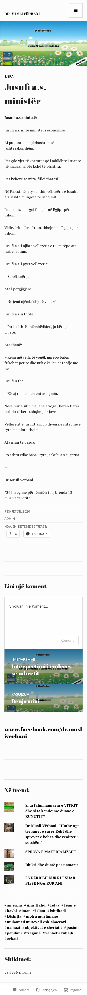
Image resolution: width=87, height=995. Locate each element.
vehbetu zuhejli (59, 933)
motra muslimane (42, 916)
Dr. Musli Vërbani (22, 13)
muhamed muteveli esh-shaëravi (36, 921)
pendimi (14, 933)
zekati (12, 938)
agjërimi (14, 905)
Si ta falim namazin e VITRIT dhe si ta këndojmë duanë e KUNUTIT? (51, 811)
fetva (54, 905)
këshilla (14, 916)
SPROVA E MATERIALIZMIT (50, 851)
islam (40, 910)
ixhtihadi (58, 910)
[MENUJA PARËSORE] (76, 10)
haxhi (12, 910)
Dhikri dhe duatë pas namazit (51, 864)
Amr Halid (36, 905)
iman (26, 910)
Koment (67, 640)
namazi (13, 927)
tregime (33, 933)
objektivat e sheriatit (43, 927)
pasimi (73, 927)
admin (9, 518)
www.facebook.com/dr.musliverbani (43, 732)
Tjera (8, 76)
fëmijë (70, 905)
